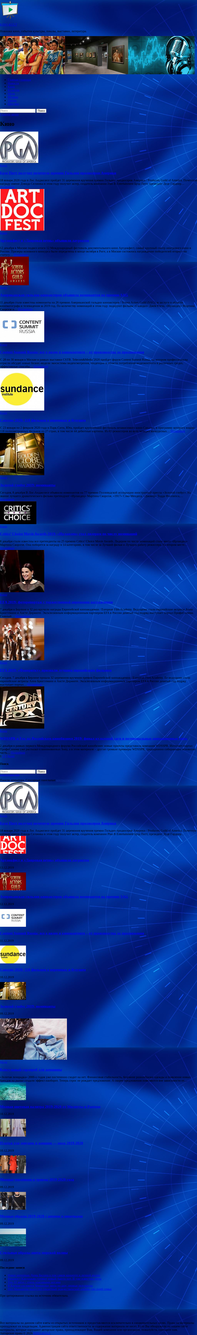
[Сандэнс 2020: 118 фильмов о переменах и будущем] (98, 389)
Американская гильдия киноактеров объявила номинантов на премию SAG (64, 295)
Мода (11, 93)
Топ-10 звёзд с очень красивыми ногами (34, 1282)
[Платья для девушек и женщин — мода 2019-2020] (13, 1135)
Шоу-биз (13, 104)
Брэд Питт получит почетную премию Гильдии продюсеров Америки (58, 173)
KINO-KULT (8, 24)
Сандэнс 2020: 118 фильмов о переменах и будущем (43, 420)
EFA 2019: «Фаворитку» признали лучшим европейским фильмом (56, 670)
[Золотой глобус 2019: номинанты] (98, 454)
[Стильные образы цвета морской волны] (13, 1245)
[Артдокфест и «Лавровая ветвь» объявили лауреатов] (98, 210)
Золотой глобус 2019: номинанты (27, 485)
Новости (13, 83)
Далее (11, 756)
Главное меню (9, 114)
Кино (11, 86)
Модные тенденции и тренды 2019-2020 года (37, 1180)
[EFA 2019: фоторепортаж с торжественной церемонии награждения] (98, 571)
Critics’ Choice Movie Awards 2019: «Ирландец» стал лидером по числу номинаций (68, 534)
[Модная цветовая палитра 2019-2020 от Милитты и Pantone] (13, 1099)
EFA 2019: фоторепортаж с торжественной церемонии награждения (56, 602)
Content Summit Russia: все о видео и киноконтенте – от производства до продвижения (72, 352)
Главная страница (19, 79)
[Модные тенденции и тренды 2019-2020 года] (13, 1172)
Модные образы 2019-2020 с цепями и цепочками (41, 1216)
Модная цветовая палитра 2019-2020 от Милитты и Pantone (50, 1107)
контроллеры (64, 780)
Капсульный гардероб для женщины (31, 1070)
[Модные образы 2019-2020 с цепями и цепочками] (13, 1208)
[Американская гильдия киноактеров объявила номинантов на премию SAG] (98, 271)
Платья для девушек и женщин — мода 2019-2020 (41, 1143)
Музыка (13, 97)
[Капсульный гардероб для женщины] (33, 1058)
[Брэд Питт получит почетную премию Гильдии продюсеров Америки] (98, 148)
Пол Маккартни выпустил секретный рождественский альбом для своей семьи (60, 1289)
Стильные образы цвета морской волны (34, 1253)
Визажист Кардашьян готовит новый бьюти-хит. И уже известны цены (54, 1278)
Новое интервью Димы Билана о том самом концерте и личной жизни (54, 1275)
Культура (13, 90)
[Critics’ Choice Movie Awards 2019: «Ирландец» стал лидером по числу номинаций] (98, 513)
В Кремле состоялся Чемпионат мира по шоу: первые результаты (50, 1285)
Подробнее (7, 187)
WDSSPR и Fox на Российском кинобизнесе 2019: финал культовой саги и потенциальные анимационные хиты (93, 738)
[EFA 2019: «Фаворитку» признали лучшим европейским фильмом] (98, 639)
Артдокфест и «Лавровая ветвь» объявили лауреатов (44, 240)
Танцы (12, 100)
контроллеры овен (9, 775)
